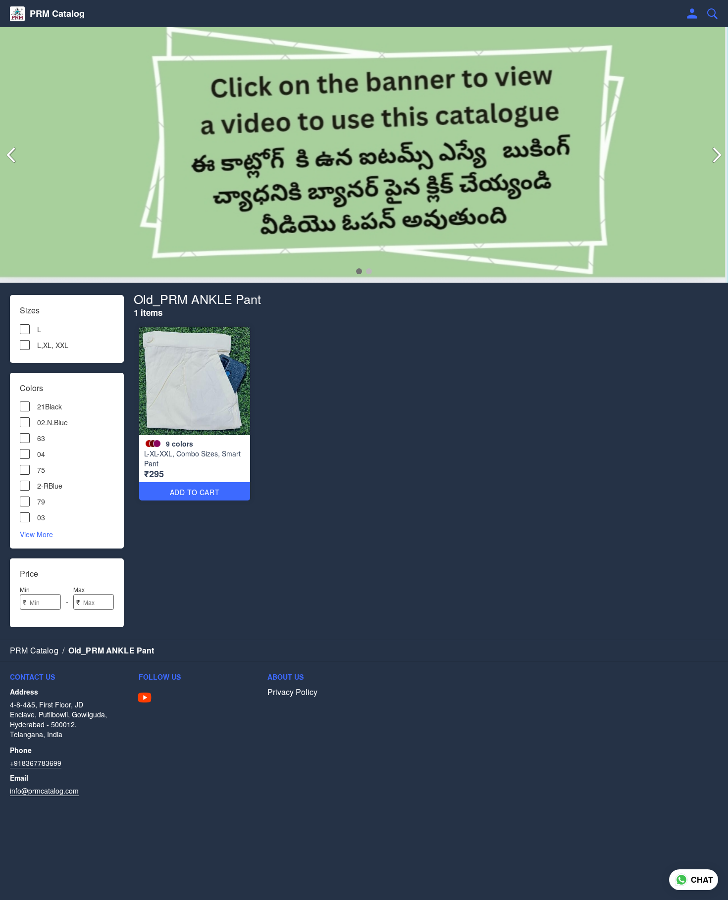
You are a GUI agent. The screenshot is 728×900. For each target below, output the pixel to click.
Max (79, 589)
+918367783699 (35, 763)
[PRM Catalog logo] (17, 13)
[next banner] (717, 155)
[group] (364, 155)
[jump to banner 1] (359, 271)
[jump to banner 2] (369, 271)
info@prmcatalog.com (44, 791)
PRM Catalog (57, 14)
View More (36, 533)
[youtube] (145, 697)
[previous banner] (11, 155)
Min (25, 589)
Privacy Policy (292, 692)
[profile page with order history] (692, 14)
